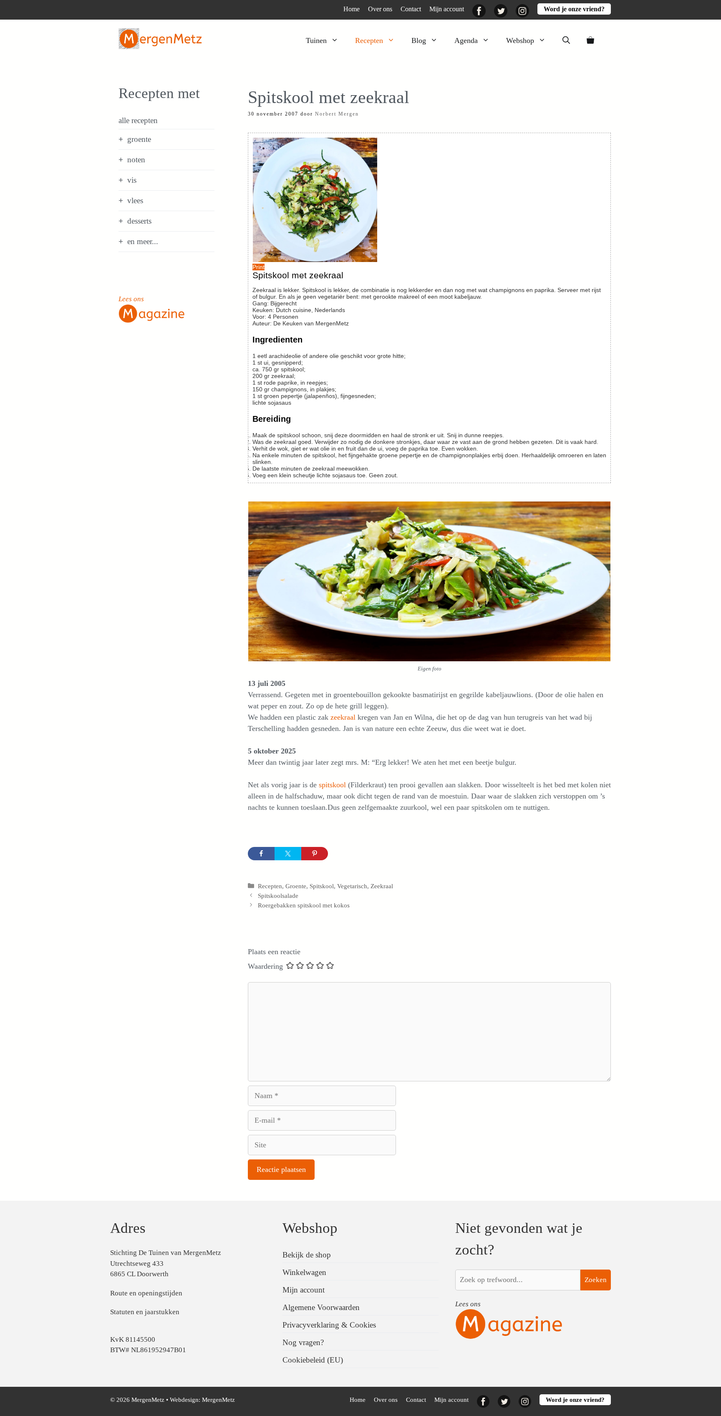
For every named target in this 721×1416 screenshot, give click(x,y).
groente (139, 139)
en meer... (142, 241)
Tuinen (316, 40)
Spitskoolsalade (278, 895)
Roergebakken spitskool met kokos (304, 905)
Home (351, 9)
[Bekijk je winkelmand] (590, 40)
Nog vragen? (303, 1342)
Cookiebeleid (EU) (312, 1360)
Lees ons (131, 299)
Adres (128, 1228)
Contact (411, 9)
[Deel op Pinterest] (314, 853)
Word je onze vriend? (574, 9)
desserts (139, 221)
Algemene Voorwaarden (321, 1307)
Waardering (265, 966)
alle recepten (138, 120)
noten (136, 159)
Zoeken (596, 1280)
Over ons (380, 9)
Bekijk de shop (306, 1254)
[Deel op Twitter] (288, 853)
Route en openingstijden (146, 1293)
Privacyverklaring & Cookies (329, 1324)
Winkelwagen (304, 1272)
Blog (418, 40)
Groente (295, 885)
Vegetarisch (352, 885)
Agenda (466, 40)
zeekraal (344, 717)
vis (131, 180)
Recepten (369, 40)
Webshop (520, 40)
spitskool (333, 785)
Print (258, 267)
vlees (135, 200)
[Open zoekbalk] (566, 40)
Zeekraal (382, 885)
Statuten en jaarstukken (144, 1312)
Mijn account (446, 9)
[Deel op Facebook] (261, 853)
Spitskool (322, 885)
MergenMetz (218, 1399)
